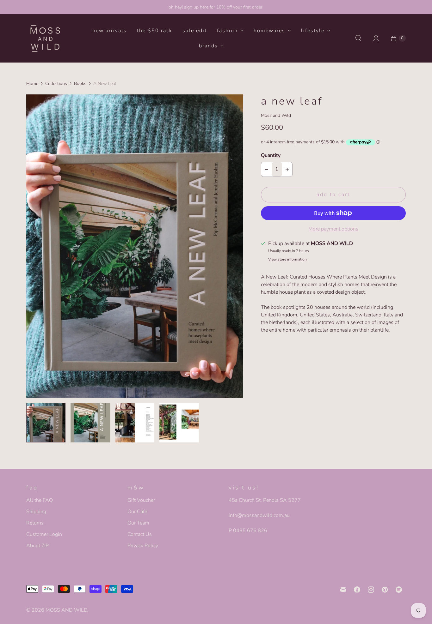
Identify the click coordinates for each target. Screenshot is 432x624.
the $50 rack (154, 30)
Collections (56, 84)
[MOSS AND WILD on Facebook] (357, 589)
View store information (287, 259)
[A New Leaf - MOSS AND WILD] (134, 246)
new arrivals (109, 30)
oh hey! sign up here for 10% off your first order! (216, 7)
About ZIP (37, 545)
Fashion (227, 30)
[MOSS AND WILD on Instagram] (371, 589)
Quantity (271, 155)
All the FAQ (39, 500)
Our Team (138, 522)
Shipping (36, 511)
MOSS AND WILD (66, 610)
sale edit (194, 30)
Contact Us (139, 534)
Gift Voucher (141, 500)
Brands (208, 45)
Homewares (269, 30)
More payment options (333, 228)
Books (80, 84)
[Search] (358, 38)
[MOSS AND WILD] (45, 38)
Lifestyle (312, 30)
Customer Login (44, 534)
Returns (35, 522)
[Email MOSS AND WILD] (343, 589)
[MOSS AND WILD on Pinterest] (385, 589)
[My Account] (376, 38)
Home (32, 84)
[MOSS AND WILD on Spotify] (399, 589)
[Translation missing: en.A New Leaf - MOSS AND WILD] (45, 422)
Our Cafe (137, 511)
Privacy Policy (142, 545)
